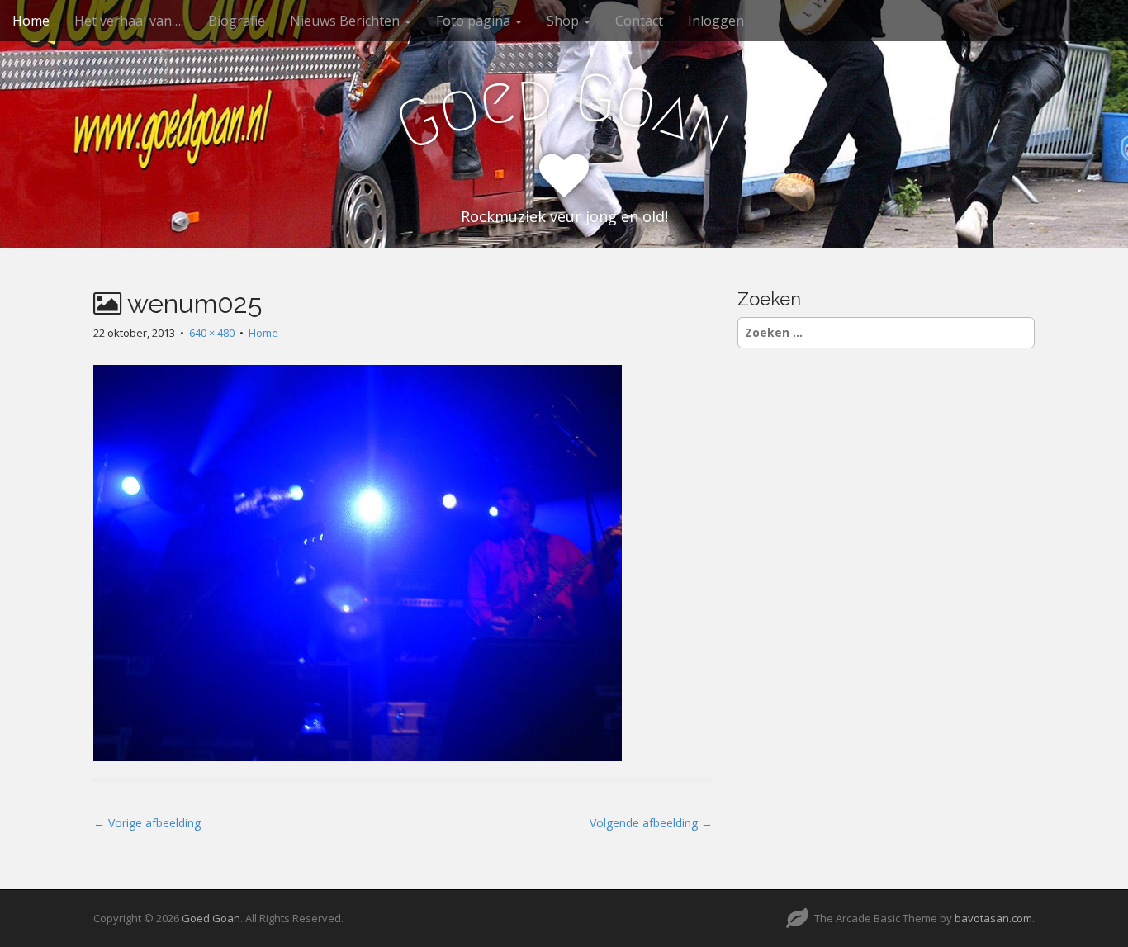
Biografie (236, 21)
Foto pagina (475, 21)
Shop (564, 21)
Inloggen (716, 21)
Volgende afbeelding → (651, 823)
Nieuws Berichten (346, 21)
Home (31, 21)
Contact (639, 21)
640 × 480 (212, 332)
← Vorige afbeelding (147, 823)
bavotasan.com (993, 918)
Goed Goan (211, 918)
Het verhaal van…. (128, 21)
